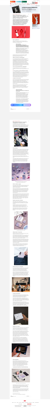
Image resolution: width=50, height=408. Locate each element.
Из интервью (17, 92)
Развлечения (15, 3)
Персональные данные (37, 402)
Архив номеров (30, 402)
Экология (25, 3)
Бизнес (36, 4)
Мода (17, 3)
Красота (20, 3)
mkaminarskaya (12, 396)
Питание (13, 4)
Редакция (13, 402)
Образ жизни (31, 3)
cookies (20, 406)
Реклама (15, 402)
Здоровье (28, 3)
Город (12, 3)
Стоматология (23, 4)
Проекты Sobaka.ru (38, 0)
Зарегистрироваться (13, 0)
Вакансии (20, 402)
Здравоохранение (28, 4)
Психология (16, 4)
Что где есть (22, 3)
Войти (10, 0)
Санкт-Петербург (34, 0)
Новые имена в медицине (33, 4)
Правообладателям (26, 402)
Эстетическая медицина (19, 4)
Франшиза (33, 402)
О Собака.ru (17, 402)
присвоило (15, 60)
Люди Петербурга (23, 402)
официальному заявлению (17, 71)
